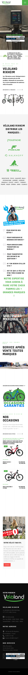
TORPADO (23, 182)
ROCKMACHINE (7, 180)
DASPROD (18, 671)
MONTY (17, 182)
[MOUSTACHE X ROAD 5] (14, 450)
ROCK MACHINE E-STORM (8, 487)
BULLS (23, 178)
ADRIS (18, 184)
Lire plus (7, 564)
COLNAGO (24, 184)
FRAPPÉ (3, 184)
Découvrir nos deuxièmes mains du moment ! (13, 385)
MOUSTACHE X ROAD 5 (7, 462)
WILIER (8, 184)
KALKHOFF (18, 178)
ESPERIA (13, 184)
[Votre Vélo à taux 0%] (14, 528)
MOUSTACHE (5, 178)
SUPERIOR (21, 180)
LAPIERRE (15, 180)
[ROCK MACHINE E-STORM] (14, 475)
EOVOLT (11, 182)
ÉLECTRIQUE (5, 459)
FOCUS (12, 178)
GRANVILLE (4, 182)
